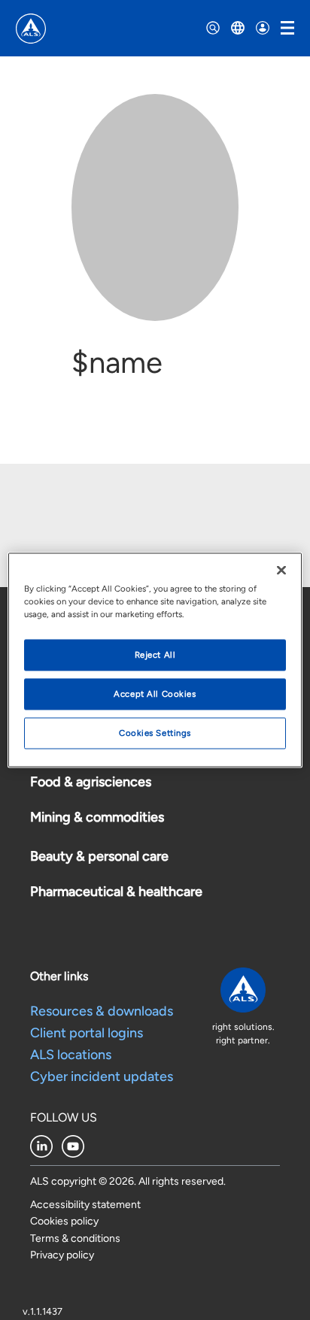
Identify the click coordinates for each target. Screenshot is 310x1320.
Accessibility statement (85, 1204)
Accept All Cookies (155, 694)
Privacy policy (62, 1255)
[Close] (281, 570)
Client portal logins (86, 1033)
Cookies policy (64, 1221)
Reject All (155, 654)
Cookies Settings (155, 733)
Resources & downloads (101, 1011)
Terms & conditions (75, 1238)
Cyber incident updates (101, 1076)
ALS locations (70, 1054)
